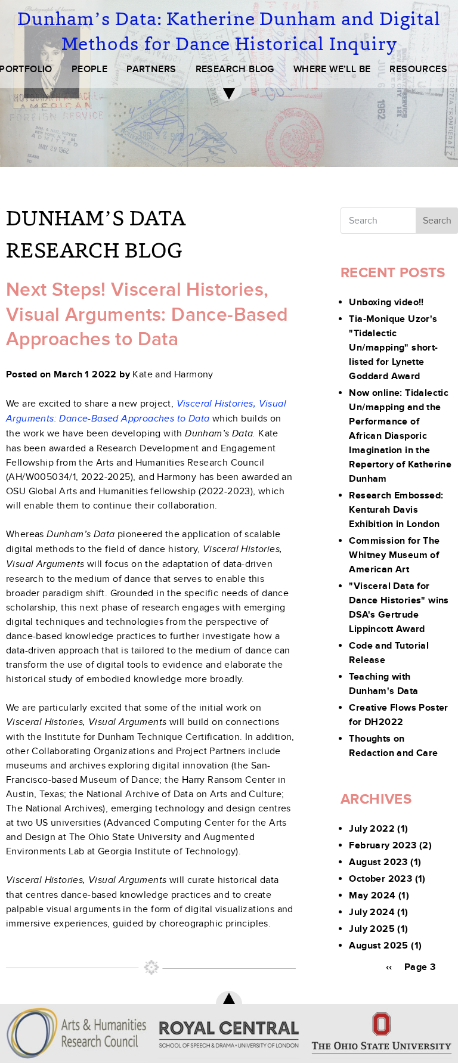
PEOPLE (89, 69)
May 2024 (372, 895)
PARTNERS (151, 69)
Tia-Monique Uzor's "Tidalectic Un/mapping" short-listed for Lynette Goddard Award (393, 347)
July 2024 (372, 912)
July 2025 (372, 929)
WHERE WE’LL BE (332, 69)
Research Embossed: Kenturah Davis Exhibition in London (396, 509)
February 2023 (382, 845)
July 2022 (372, 829)
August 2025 (378, 946)
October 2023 (380, 879)
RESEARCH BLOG (235, 69)
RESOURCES (418, 69)
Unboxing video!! (386, 302)
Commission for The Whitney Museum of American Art (394, 555)
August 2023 (378, 862)
